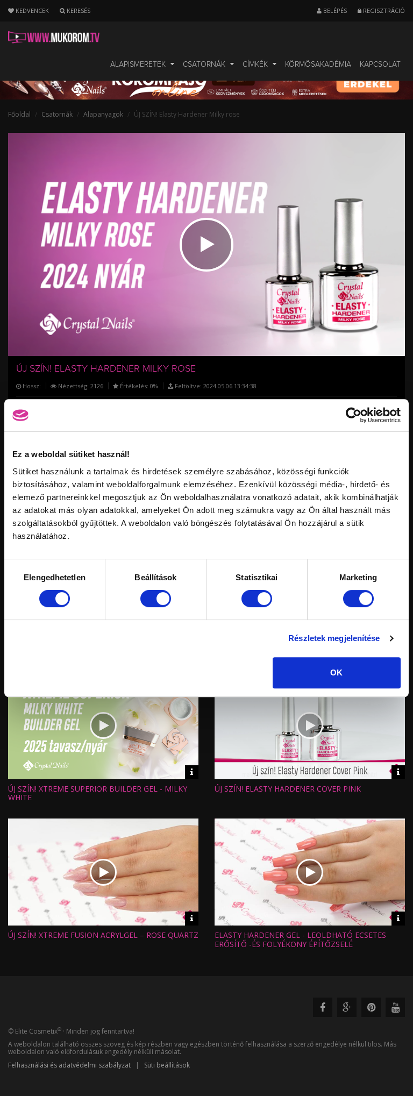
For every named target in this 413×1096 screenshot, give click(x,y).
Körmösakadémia (318, 64)
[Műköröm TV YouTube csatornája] (395, 1007)
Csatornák (205, 64)
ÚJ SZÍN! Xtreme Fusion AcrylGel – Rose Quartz (103, 935)
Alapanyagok (103, 114)
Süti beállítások (167, 1065)
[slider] (216, 342)
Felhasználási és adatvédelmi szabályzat (69, 1065)
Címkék (256, 64)
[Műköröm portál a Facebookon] (322, 1007)
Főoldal (19, 114)
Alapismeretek (139, 64)
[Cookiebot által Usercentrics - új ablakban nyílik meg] (354, 415)
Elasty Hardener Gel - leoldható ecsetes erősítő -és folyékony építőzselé (300, 939)
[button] (206, 245)
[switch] (155, 598)
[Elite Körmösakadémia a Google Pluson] (347, 1007)
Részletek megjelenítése (334, 638)
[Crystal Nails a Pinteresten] (371, 1007)
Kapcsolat (380, 64)
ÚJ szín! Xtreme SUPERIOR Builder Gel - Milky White (97, 793)
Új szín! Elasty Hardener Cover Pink (288, 789)
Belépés (334, 10)
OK (336, 672)
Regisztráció (383, 10)
